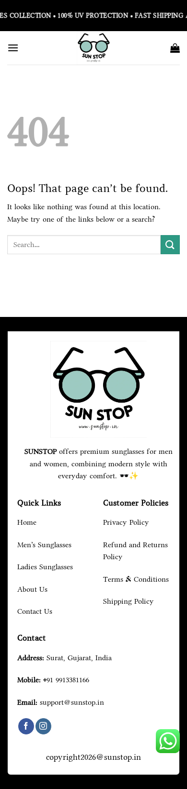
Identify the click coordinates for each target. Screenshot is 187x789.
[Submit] (170, 244)
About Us (32, 589)
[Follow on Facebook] (26, 726)
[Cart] (175, 47)
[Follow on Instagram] (43, 726)
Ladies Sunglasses (45, 567)
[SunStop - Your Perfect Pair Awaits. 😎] (93, 48)
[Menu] (13, 47)
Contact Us (34, 611)
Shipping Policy (128, 601)
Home (26, 522)
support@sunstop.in (72, 702)
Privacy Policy (126, 522)
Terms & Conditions (136, 579)
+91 (66, 680)
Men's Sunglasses (44, 545)
